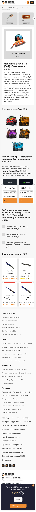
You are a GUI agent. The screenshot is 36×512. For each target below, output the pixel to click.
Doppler (10, 273)
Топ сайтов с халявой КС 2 (13, 456)
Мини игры (20, 376)
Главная (4, 8)
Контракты (11, 376)
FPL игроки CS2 (21, 425)
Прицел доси (6, 406)
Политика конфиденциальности (12, 480)
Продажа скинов (7, 370)
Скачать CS (7, 425)
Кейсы (17, 380)
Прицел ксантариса (19, 399)
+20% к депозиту (18, 506)
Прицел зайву (16, 409)
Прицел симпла (25, 395)
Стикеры (24, 8)
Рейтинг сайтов (9, 441)
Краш (4, 376)
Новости (16, 418)
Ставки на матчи (7, 383)
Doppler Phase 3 (26, 298)
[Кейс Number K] (18, 146)
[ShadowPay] (10, 182)
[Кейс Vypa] (24, 133)
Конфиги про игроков (11, 433)
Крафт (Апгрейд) (7, 380)
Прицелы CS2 (6, 392)
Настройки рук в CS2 (11, 421)
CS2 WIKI (11, 8)
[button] (34, 18)
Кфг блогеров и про (11, 437)
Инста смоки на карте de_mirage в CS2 (14, 354)
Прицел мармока (18, 406)
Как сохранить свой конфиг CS (12, 351)
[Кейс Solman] (12, 133)
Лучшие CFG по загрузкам (13, 429)
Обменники (25, 380)
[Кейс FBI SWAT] (24, 120)
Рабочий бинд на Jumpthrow (11, 357)
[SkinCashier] (26, 182)
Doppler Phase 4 (9, 298)
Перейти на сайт (9, 201)
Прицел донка (19, 402)
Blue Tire (26, 273)
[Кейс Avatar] (12, 120)
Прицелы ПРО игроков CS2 (22, 392)
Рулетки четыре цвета (9, 373)
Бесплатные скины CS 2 (12, 452)
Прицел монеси (7, 402)
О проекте (6, 460)
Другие (18, 8)
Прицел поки (6, 399)
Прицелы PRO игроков (9, 413)
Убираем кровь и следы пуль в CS (13, 361)
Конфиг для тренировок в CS (18, 347)
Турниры (25, 418)
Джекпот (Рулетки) (25, 373)
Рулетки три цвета (21, 370)
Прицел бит (6, 409)
